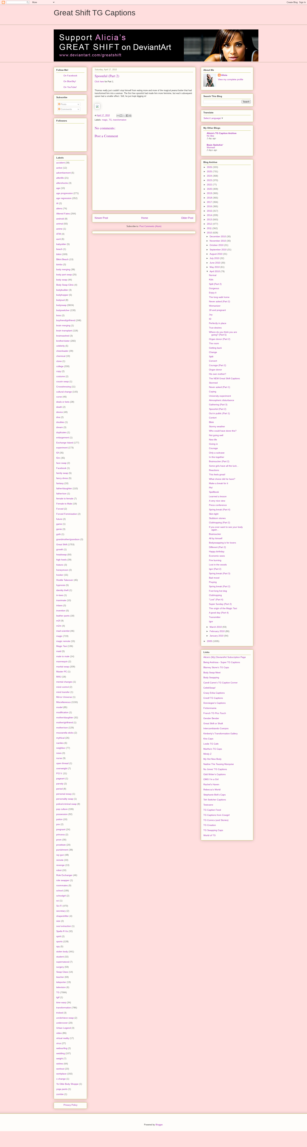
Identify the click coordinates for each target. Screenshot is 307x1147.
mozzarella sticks (65, 732)
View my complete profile (230, 79)
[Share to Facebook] (127, 115)
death (59, 407)
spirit (58, 936)
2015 (210, 211)
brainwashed (62, 335)
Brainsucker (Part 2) (219, 461)
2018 (210, 197)
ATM (58, 234)
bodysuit (60, 300)
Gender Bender (211, 718)
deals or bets (62, 402)
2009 (210, 641)
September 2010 (218, 249)
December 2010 (218, 236)
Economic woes (217, 556)
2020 (210, 189)
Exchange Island (64, 442)
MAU (58, 676)
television (61, 987)
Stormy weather (217, 426)
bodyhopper (62, 295)
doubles (60, 422)
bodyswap (61, 305)
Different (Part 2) (217, 547)
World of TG (209, 835)
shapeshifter (62, 916)
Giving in (213, 444)
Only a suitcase (216, 452)
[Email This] (118, 115)
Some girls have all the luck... (224, 466)
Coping (212, 391)
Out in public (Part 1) (219, 413)
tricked (59, 1012)
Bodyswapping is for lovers (222, 542)
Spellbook (214, 492)
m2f (58, 620)
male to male (62, 656)
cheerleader (62, 351)
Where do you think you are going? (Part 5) (223, 333)
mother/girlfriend (64, 722)
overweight (61, 768)
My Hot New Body (212, 759)
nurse (59, 758)
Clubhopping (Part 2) (219, 522)
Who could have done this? (222, 431)
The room (214, 343)
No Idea (210, 136)
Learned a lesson (218, 496)
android (60, 218)
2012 (210, 224)
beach (59, 249)
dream (59, 427)
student (60, 956)
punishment (62, 849)
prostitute (61, 844)
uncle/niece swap (65, 1018)
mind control (62, 687)
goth (58, 534)
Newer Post (101, 218)
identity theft (62, 590)
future (59, 519)
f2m (58, 458)
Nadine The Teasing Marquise (218, 764)
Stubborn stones (217, 518)
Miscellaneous (63, 702)
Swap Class (62, 972)
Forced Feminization (66, 514)
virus (58, 1043)
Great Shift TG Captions (94, 12)
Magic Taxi (61, 646)
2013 (210, 219)
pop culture (62, 809)
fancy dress (62, 478)
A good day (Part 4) (219, 612)
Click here (99, 81)
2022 (210, 184)
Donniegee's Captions (214, 703)
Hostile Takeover (64, 580)
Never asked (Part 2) (219, 301)
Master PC (61, 671)
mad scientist (63, 631)
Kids (211, 279)
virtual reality (62, 1038)
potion (59, 819)
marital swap (62, 666)
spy (58, 946)
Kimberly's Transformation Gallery (220, 733)
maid (58, 651)
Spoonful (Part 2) (217, 409)
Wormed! (211, 147)
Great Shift (61, 544)
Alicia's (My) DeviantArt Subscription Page (224, 657)
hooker (59, 575)
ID (210, 319)
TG (110, 120)
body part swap (64, 274)
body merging (63, 269)
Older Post (187, 218)
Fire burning (215, 560)
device (59, 412)
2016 (210, 206)
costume (60, 376)
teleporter (61, 982)
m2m (58, 625)
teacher (60, 977)
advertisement (63, 172)
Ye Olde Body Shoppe (67, 1084)
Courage (213, 448)
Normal (212, 275)
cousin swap (62, 381)
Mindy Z (207, 754)
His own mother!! (217, 374)
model (59, 707)
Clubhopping (215, 595)
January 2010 (217, 635)
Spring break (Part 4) (219, 509)
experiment (62, 447)
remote (59, 860)
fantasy (60, 483)
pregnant (60, 829)
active (59, 167)
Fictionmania (209, 708)
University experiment (220, 396)
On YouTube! (70, 87)
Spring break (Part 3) (219, 573)
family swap (62, 473)
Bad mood (214, 577)
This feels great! (217, 474)
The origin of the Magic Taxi (223, 608)
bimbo (59, 264)
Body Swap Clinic (65, 285)
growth (59, 549)
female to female (64, 498)
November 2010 (218, 240)
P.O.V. (59, 773)
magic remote (63, 641)
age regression (63, 198)
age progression (64, 193)
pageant (60, 778)
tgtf (57, 997)
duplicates (61, 432)
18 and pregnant (217, 310)
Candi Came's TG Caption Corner (220, 682)
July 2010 (215, 258)
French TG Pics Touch (214, 713)
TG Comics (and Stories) (215, 820)
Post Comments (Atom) (150, 226)
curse (59, 396)
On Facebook (70, 75)
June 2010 (215, 262)
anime (59, 228)
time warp (61, 1002)
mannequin (62, 661)
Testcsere (208, 804)
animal (59, 223)
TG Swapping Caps (213, 830)
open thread (62, 763)
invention (60, 610)
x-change (61, 1079)
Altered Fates (63, 213)
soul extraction (63, 926)
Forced (59, 508)
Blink (211, 422)
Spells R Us (62, 931)
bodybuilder (62, 290)
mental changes (64, 682)
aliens (59, 208)
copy (58, 371)
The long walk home (219, 297)
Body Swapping (211, 677)
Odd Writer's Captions (214, 774)
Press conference (218, 505)
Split (211, 356)
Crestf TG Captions (213, 698)
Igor (211, 621)
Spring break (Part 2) (219, 586)
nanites (60, 743)
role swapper (62, 880)
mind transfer (63, 692)
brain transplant (64, 330)
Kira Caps (208, 738)
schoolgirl (61, 895)
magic (105, 120)
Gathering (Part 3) (218, 404)
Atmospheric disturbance (221, 400)
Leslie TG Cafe (211, 743)
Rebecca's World (211, 789)
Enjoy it (212, 292)
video (59, 1033)
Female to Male (64, 503)
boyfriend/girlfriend (65, 320)
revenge (60, 865)
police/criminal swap (66, 804)
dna (58, 417)
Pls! (211, 487)
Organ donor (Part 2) (219, 339)
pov (58, 824)
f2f (57, 452)
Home (144, 218)
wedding (60, 1053)
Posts (63, 104)
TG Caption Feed (212, 810)
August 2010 (216, 254)
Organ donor (215, 369)
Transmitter (214, 617)
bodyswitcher (63, 310)
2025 (210, 171)
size (58, 921)
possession (62, 814)
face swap (61, 463)
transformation (119, 120)
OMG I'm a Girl (211, 779)
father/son (61, 493)
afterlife (60, 178)
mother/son (62, 727)
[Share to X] (124, 115)
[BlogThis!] (121, 115)
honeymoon (62, 570)
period (59, 788)
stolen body (62, 951)
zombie (60, 1094)
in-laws (59, 595)
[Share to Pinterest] (130, 115)
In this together (216, 457)
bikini (58, 254)
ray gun (60, 855)
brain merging (63, 325)
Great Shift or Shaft (213, 723)
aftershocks (62, 183)
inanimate (61, 600)
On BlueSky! (69, 81)
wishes (59, 1063)
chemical (60, 356)
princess (60, 834)
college (59, 366)
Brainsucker (215, 534)
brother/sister (63, 341)
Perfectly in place (217, 323)
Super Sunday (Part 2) (220, 604)
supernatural (62, 962)
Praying (213, 582)
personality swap (64, 799)
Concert (213, 361)
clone (59, 361)
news (59, 753)
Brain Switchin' (215, 145)
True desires (215, 327)
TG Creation (209, 825)
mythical (60, 738)
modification (62, 712)
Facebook (61, 468)
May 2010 (215, 267)
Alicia (224, 75)
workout (60, 1068)
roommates (62, 885)
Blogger (159, 1124)
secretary (61, 911)
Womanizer (214, 305)
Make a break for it (218, 483)
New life (213, 439)
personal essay (64, 794)
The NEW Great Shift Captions (224, 378)
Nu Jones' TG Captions (215, 769)
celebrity (60, 346)
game (59, 524)
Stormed (213, 382)
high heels (61, 559)
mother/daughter (64, 717)
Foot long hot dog (218, 591)
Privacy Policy (70, 1105)
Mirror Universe (64, 697)
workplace (61, 1073)
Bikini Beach (62, 259)
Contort (212, 417)
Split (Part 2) (215, 284)
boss (58, 315)
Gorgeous (214, 288)
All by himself (215, 538)
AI (57, 203)
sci (57, 900)
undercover (62, 1022)
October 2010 (217, 245)
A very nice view (217, 500)
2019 (210, 193)
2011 (209, 228)
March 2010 (216, 627)
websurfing (61, 1048)
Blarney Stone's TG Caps (216, 667)
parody (59, 783)
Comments (66, 109)
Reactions (214, 470)
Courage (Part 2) (217, 365)
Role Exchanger (64, 875)
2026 (210, 167)
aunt (58, 239)
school (59, 890)
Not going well (216, 435)
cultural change (64, 391)
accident (60, 162)
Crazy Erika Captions (214, 693)
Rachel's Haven (211, 784)
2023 (210, 180)
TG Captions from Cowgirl (216, 815)
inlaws (59, 605)
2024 (210, 175)
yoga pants (61, 1089)
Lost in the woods (218, 564)
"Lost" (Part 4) (216, 599)
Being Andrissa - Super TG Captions (221, 662)
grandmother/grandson (68, 539)
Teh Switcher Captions (214, 799)
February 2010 (217, 631)
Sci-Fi (59, 905)
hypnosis (60, 585)
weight (59, 1058)
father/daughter (64, 488)
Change (213, 352)
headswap (61, 554)
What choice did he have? (222, 479)
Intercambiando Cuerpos (215, 728)
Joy (211, 314)
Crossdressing (63, 386)
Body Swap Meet (211, 672)
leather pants (63, 615)
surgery (60, 967)
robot (59, 870)
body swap (61, 279)
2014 (210, 215)
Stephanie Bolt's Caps (214, 794)
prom (59, 839)
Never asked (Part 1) (219, 387)
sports (59, 941)
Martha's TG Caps (212, 749)
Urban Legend (63, 1028)
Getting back (215, 348)
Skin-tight (213, 514)
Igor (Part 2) (215, 569)
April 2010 (215, 271)
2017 (210, 202)
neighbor (60, 748)
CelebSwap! (209, 687)
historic (59, 564)
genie (59, 529)
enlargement (62, 437)
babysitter (61, 244)
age (58, 188)
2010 (210, 232)
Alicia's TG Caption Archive (221, 133)
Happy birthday (216, 551)
